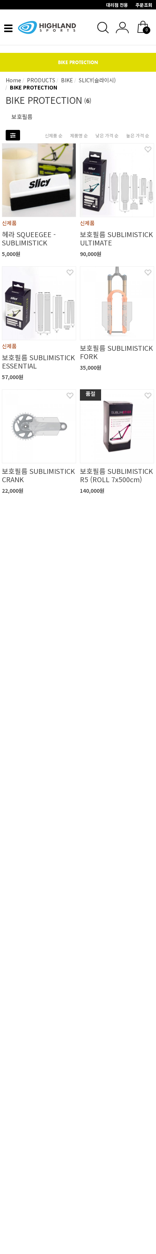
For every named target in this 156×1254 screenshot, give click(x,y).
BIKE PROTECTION (32, 87)
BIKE (66, 80)
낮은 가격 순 (107, 135)
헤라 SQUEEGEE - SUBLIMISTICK (29, 238)
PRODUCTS (40, 80)
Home (13, 80)
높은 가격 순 (137, 135)
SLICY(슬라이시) (96, 80)
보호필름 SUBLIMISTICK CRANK (38, 475)
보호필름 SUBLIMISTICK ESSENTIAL (38, 361)
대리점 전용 (117, 5)
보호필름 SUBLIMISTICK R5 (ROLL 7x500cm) (116, 475)
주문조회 (144, 5)
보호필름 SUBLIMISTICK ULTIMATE (116, 238)
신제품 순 (53, 135)
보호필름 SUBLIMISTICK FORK (116, 352)
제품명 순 (79, 135)
